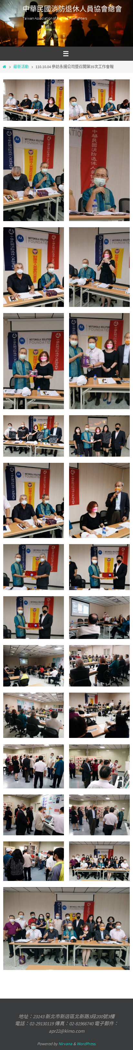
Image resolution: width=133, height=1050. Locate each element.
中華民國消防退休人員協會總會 (72, 9)
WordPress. (86, 1043)
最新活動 (21, 66)
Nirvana (65, 1043)
